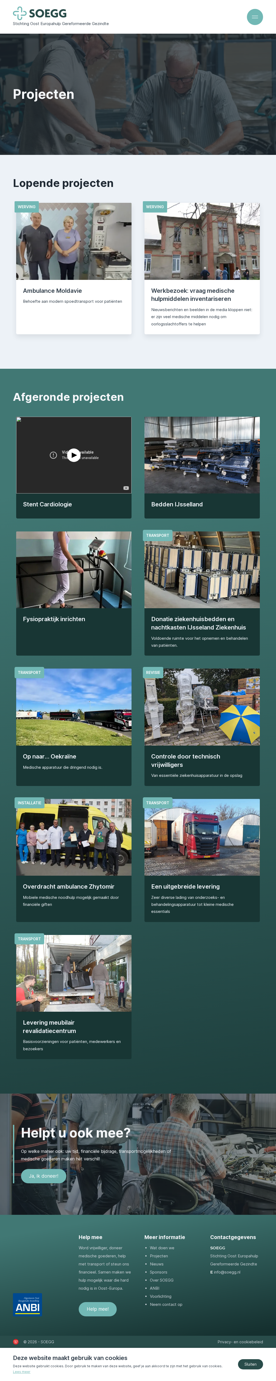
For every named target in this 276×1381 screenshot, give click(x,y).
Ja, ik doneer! (43, 1176)
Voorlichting (160, 1296)
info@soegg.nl (227, 1272)
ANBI (154, 1288)
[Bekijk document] (27, 1304)
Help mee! (98, 1309)
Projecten (159, 1255)
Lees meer (21, 1372)
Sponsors (158, 1272)
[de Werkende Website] (16, 1342)
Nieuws (157, 1264)
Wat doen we (162, 1247)
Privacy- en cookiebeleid (240, 1342)
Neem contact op (166, 1304)
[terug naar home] (39, 13)
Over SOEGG (162, 1280)
